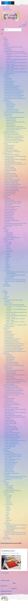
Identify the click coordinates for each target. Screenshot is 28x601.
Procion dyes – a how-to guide (11, 142)
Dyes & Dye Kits (7, 75)
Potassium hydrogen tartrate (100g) (13, 184)
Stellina (8, 264)
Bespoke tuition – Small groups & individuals (14, 51)
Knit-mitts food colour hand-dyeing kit (13, 97)
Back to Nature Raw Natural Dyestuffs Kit (15, 117)
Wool (7, 268)
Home (5, 37)
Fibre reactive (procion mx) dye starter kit (14, 90)
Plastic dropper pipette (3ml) (11, 209)
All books (7, 229)
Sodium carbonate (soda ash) (11, 186)
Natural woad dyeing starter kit (13, 129)
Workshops (7, 48)
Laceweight (8, 243)
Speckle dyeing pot (9, 217)
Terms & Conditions (6, 594)
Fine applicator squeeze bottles (12, 220)
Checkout (7, 43)
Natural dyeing (9, 232)
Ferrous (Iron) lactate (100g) (11, 175)
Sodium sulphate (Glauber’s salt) (12, 190)
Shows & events (8, 50)
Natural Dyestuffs (10, 106)
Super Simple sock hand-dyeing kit (12, 86)
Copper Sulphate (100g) (10, 173)
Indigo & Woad (8, 79)
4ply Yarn (8, 245)
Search (2, 29)
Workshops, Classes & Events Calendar (13, 47)
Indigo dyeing (9, 234)
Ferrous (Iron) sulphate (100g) (11, 176)
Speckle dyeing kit (9, 215)
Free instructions (7, 286)
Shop (6, 40)
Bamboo (8, 254)
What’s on (6, 45)
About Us (14, 588)
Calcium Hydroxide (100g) (10, 170)
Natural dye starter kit (11, 118)
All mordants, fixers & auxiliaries (12, 154)
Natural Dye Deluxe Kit (11, 120)
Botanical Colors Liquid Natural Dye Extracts (14, 112)
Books (5, 228)
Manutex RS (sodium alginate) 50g (12, 179)
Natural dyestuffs (9, 114)
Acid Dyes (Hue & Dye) (10, 81)
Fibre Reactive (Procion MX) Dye (11, 132)
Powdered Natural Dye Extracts (12, 111)
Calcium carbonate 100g (10, 168)
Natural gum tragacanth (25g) (11, 182)
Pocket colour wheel (9, 200)
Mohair (7, 261)
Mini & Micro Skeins (9, 278)
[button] (14, 289)
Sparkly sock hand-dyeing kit (11, 87)
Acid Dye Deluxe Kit (9, 84)
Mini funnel (7, 222)
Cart (6, 42)
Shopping (6, 39)
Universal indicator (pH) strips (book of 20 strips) (16, 223)
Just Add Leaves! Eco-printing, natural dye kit (16, 128)
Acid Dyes (6, 143)
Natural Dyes (6, 100)
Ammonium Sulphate (9, 167)
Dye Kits (7, 76)
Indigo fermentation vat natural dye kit (14, 126)
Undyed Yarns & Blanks (9, 239)
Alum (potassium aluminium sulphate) (13, 162)
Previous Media (5, 573)
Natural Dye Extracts (10, 104)
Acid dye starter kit (9, 83)
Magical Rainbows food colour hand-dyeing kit (15, 98)
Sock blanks (7, 270)
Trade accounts (5, 580)
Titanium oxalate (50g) (10, 193)
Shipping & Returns (6, 591)
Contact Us (4, 585)
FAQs (14, 583)
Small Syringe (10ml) (9, 212)
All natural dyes (8, 101)
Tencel (7, 265)
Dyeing (6, 231)
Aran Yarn (8, 248)
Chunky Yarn (9, 250)
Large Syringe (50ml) (9, 214)
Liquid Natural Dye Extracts (12, 109)
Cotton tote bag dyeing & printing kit (13, 93)
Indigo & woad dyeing (10, 131)
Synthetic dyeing (10, 236)
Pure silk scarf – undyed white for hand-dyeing (15, 279)
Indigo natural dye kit (11, 125)
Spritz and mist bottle (9, 218)
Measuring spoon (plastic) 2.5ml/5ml (13, 201)
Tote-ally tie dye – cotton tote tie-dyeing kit (14, 95)
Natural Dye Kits (8, 78)
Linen (7, 259)
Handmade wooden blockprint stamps (13, 225)
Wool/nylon (8, 267)
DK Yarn (8, 247)
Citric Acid (7, 172)
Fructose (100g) (8, 178)
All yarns (7, 240)
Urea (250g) (7, 195)
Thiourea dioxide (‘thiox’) (10, 192)
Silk (7, 262)
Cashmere (8, 256)
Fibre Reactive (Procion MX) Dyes (12, 89)
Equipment (6, 197)
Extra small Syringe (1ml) (10, 211)
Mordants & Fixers (8, 153)
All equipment (8, 198)
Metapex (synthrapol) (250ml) (11, 181)
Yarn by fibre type (9, 251)
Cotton (8, 257)
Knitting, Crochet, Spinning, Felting (12, 237)
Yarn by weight (8, 242)
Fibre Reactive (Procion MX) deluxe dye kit (14, 92)
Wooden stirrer (8, 226)
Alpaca (7, 253)
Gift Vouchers (7, 284)
